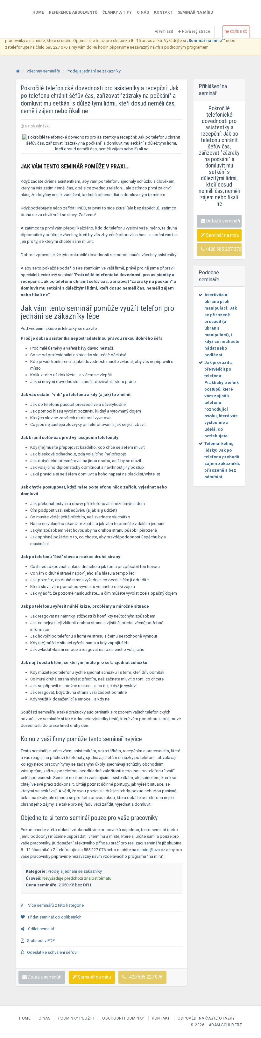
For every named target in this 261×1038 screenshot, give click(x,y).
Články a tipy (117, 12)
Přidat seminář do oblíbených (54, 917)
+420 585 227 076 (144, 977)
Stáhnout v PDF (41, 940)
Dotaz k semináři (44, 977)
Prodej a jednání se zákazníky (94, 71)
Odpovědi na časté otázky (206, 1018)
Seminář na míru (195, 12)
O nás (143, 12)
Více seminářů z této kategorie (55, 905)
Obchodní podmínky (123, 1018)
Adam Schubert (225, 1025)
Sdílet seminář (40, 928)
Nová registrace (195, 31)
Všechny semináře (43, 71)
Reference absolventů (73, 12)
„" (206, 40)
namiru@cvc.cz (151, 849)
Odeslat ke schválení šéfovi (52, 952)
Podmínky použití (77, 1018)
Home (38, 12)
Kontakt (163, 12)
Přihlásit (165, 31)
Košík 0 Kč (238, 32)
